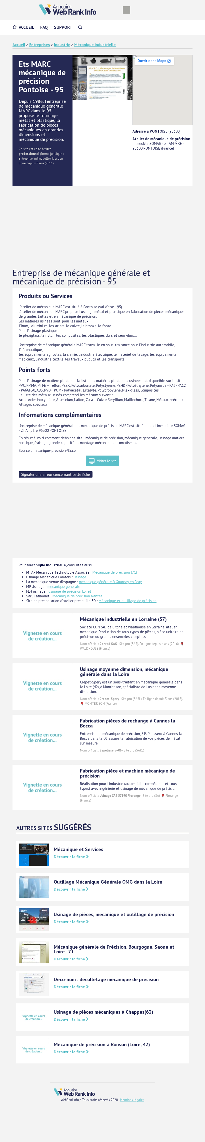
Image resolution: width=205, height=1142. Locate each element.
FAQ (44, 27)
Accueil (26, 27)
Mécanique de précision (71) (114, 572)
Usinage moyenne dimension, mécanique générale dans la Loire (124, 671)
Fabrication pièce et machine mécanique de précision (127, 773)
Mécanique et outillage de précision (127, 600)
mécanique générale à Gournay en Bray (110, 581)
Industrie (62, 44)
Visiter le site (106, 461)
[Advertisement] (102, 227)
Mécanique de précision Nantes (77, 596)
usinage (80, 577)
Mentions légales (132, 1100)
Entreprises (39, 44)
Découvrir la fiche (70, 856)
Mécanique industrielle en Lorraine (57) (123, 619)
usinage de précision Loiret (69, 591)
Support (63, 27)
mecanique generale (64, 586)
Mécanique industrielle (95, 44)
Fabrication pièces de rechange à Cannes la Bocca (127, 723)
